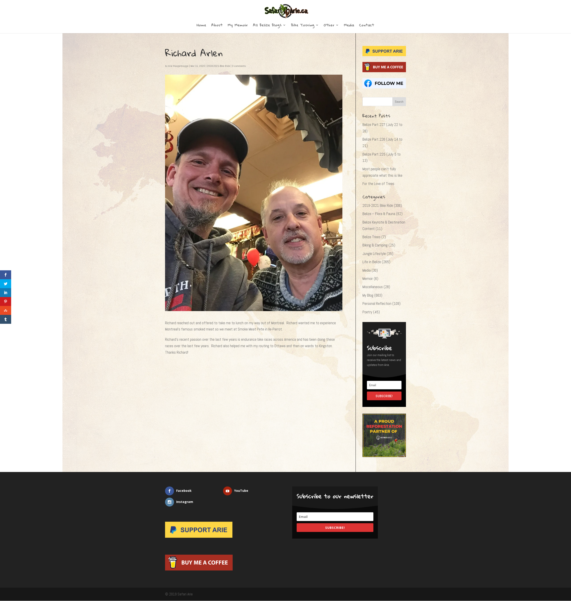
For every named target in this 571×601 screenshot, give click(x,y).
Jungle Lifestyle (374, 253)
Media (349, 25)
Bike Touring (302, 25)
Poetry (367, 312)
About (217, 25)
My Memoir (238, 25)
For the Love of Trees (378, 183)
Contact (366, 25)
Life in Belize (371, 261)
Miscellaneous (372, 286)
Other (329, 25)
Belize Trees (371, 236)
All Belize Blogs (267, 25)
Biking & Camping (375, 245)
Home (201, 25)
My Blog (367, 295)
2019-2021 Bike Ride (218, 66)
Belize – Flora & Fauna (378, 213)
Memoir (367, 278)
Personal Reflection (376, 303)
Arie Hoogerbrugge (178, 66)
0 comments (239, 66)
